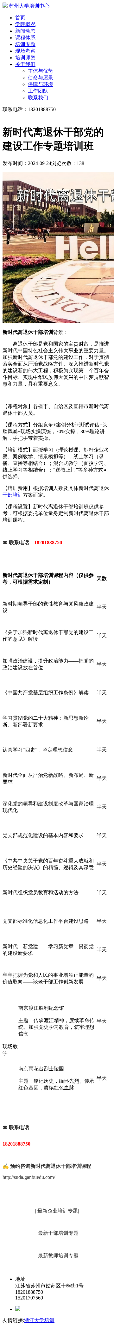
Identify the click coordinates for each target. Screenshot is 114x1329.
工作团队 (38, 91)
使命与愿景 (40, 77)
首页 (20, 17)
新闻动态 (25, 31)
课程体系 (25, 37)
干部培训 (13, 495)
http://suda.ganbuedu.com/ (29, 1177)
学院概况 (25, 24)
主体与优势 (40, 71)
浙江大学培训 (39, 1320)
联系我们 (38, 97)
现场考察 (25, 51)
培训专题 (25, 44)
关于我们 (25, 64)
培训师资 (25, 57)
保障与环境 (40, 84)
